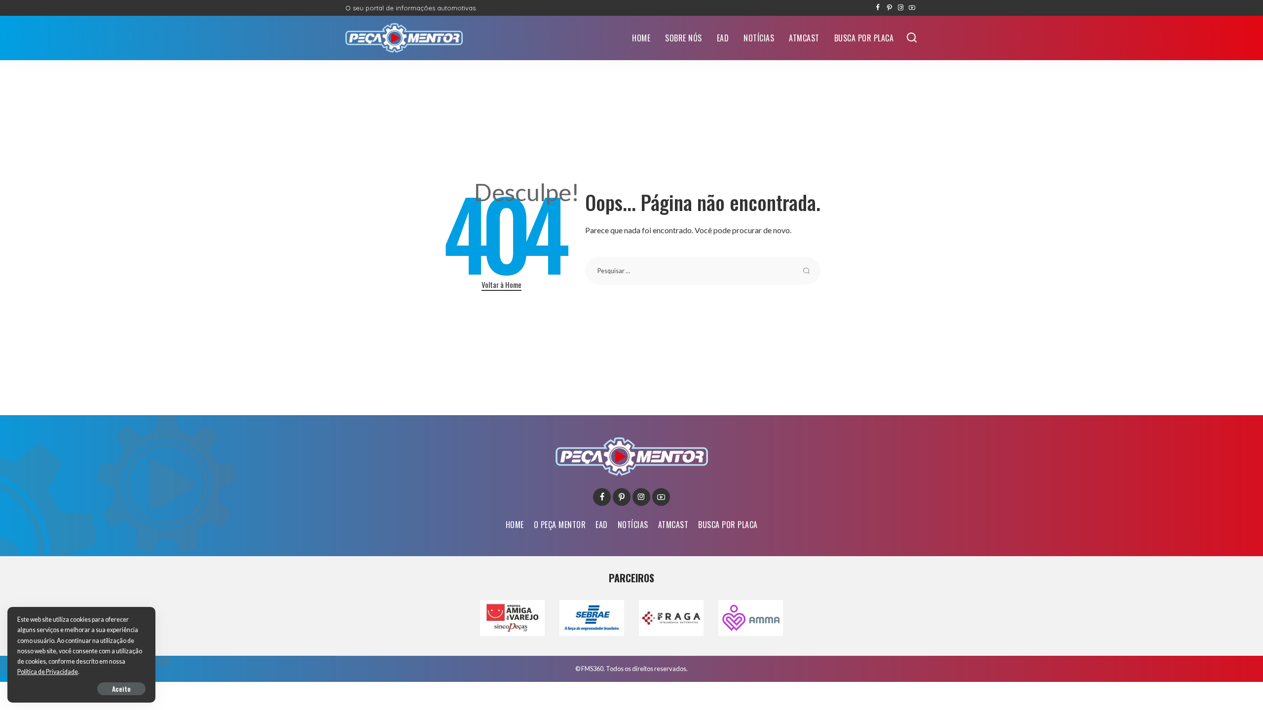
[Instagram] (900, 8)
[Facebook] (878, 8)
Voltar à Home (501, 284)
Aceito (121, 688)
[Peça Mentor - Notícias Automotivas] (404, 38)
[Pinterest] (889, 8)
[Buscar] (912, 38)
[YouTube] (912, 8)
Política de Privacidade (47, 671)
